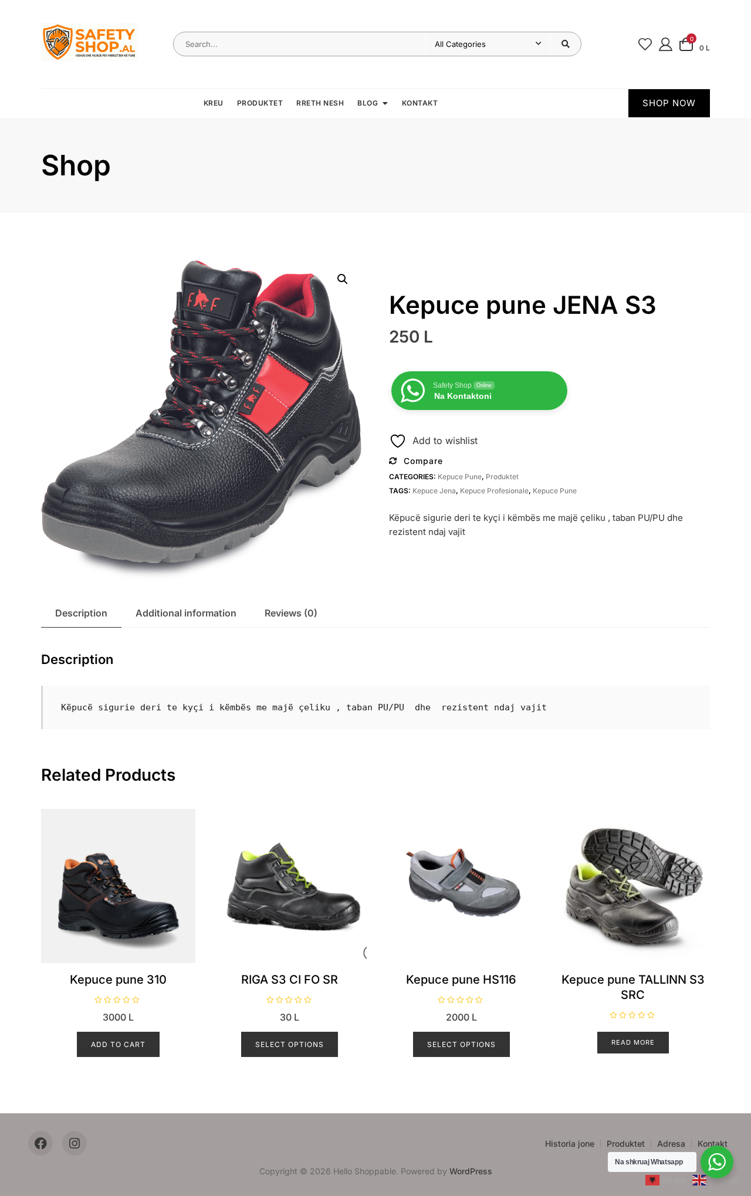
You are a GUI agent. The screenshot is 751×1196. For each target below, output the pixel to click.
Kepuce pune (460, 476)
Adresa (671, 1143)
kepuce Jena (434, 490)
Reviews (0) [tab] (291, 613)
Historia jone (569, 1143)
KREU (214, 103)
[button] (342, 279)
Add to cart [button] (118, 1044)
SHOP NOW (669, 103)
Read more (633, 1042)
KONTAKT (420, 103)
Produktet (502, 476)
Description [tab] (81, 613)
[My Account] (665, 43)
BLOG (367, 103)
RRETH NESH (320, 103)
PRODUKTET (260, 103)
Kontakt (713, 1143)
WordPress (470, 1171)
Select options (289, 1044)
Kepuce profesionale (494, 490)
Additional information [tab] (186, 613)
